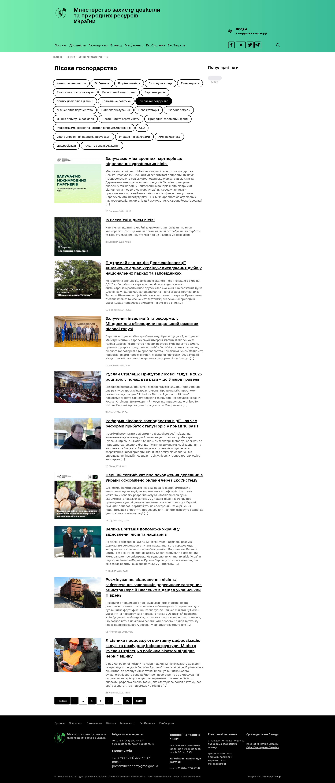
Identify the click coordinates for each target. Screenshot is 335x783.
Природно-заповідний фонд (168, 118)
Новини (70, 57)
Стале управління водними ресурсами (83, 136)
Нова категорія (148, 110)
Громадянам (98, 45)
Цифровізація (66, 145)
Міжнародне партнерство (75, 110)
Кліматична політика (116, 101)
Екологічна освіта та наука (75, 92)
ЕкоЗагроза (176, 45)
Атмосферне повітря (71, 83)
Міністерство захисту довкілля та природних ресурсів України (117, 15)
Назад (62, 700)
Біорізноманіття (129, 83)
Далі (139, 700)
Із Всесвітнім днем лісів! (130, 220)
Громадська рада (160, 83)
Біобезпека (102, 83)
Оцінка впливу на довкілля (75, 118)
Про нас (60, 45)
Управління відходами (134, 136)
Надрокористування (115, 110)
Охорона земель (179, 110)
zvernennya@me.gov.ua (229, 740)
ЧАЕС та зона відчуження (101, 145)
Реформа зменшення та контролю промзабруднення (94, 127)
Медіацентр (134, 45)
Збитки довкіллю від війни (75, 101)
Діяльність (77, 45)
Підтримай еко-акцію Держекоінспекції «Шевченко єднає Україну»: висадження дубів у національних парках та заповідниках (154, 268)
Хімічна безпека (169, 136)
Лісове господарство (90, 57)
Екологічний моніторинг (119, 92)
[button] (278, 45)
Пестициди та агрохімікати (121, 118)
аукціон (215, 78)
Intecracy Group (271, 776)
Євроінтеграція (154, 92)
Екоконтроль (190, 83)
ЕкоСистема (155, 45)
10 (127, 700)
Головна (57, 57)
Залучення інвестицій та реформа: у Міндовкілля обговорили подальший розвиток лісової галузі (152, 323)
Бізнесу (116, 45)
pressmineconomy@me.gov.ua (135, 766)
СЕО (142, 127)
